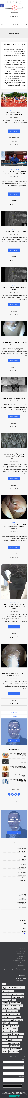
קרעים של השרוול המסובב (17, 1040)
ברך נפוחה (7, 1000)
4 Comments (14, 256)
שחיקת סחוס (5, 1046)
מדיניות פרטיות (13, 1095)
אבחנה (17, 229)
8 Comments (14, 633)
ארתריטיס (5, 994)
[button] (2, 5)
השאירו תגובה (14, 367)
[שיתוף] (17, 144)
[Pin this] (10, 144)
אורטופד (4, 984)
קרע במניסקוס (5, 1037)
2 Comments (14, 700)
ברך (14, 1000)
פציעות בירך (13, 110)
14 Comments (14, 554)
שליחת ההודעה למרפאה (12, 1086)
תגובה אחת (14, 311)
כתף (25, 856)
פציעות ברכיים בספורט (21, 902)
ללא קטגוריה (23, 859)
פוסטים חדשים (14, 716)
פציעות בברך (23, 867)
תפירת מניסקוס (6, 1048)
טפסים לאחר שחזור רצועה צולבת (11, 1008)
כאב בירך (7, 1014)
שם (23, 1059)
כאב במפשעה (8, 1017)
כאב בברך (16, 1014)
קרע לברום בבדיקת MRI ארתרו (14, 231)
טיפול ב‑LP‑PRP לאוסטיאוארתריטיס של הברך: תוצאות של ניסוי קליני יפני (18, 767)
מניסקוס (6, 1023)
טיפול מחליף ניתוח (10, 1005)
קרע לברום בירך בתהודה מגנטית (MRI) (14, 288)
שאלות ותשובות (22, 875)
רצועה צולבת (14, 1046)
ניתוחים (19, 110)
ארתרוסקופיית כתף (8, 991)
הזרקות (5, 1003)
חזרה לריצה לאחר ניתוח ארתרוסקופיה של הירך (14, 113)
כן (18, 1095)
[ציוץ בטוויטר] (15, 144)
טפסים (24, 854)
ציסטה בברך (20, 1037)
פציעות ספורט (5, 110)
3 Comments (14, 200)
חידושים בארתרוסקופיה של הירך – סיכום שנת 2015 (14, 674)
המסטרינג (20, 1005)
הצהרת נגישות (22, 975)
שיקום (24, 877)
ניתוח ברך (6, 1026)
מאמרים (24, 110)
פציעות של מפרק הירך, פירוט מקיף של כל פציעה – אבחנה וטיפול (14, 606)
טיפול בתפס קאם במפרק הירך (14, 398)
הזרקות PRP (23, 894)
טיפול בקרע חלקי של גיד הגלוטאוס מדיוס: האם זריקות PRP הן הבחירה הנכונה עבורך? (19, 774)
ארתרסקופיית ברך (18, 997)
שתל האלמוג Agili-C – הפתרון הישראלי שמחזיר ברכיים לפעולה (18, 754)
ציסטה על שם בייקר (13, 1037)
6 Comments (14, 485)
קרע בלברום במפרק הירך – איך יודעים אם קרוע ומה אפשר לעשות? (14, 526)
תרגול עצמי (23, 880)
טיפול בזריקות (14, 740)
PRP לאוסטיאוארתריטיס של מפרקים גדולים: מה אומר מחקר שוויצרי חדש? (18, 760)
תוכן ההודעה (21, 1076)
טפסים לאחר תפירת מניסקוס (12, 1011)
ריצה (4, 1043)
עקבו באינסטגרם (14, 833)
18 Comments (14, 141)
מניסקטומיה (15, 1026)
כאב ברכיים (18, 1020)
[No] (26, 1094)
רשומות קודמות (14, 712)
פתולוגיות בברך (7, 1034)
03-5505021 (14, 16)
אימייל (22, 1065)
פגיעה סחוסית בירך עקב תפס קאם (14, 342)
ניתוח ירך (15, 1028)
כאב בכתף (17, 1017)
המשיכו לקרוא (14, 131)
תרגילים (5, 1051)
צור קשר (23, 931)
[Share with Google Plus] (12, 144)
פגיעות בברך (7, 1028)
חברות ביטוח (23, 851)
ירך (4, 1011)
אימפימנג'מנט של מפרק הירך (12, 987)
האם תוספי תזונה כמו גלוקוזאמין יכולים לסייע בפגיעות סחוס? (18, 780)
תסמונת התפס (16, 1049)
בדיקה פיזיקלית (6, 997)
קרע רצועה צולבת (13, 1043)
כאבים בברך (8, 1020)
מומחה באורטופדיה (14, 1022)
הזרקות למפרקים (22, 848)
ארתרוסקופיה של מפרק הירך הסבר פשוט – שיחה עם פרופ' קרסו (14, 172)
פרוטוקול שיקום (18, 1034)
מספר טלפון (21, 1071)
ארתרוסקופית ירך (16, 994)
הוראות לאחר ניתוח (15, 1003)
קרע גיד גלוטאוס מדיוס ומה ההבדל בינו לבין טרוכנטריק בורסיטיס (14, 456)
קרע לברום (7, 1040)
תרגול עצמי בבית (14, 1051)
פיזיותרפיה (15, 1031)
